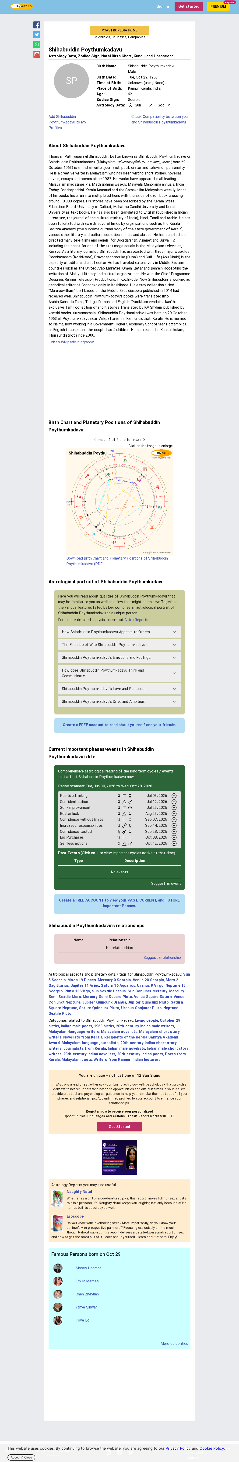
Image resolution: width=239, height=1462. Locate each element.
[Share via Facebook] (36, 27)
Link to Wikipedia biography (71, 342)
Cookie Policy (212, 1448)
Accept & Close (21, 1457)
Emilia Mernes (87, 1281)
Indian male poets (76, 1026)
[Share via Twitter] (36, 36)
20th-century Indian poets (140, 1054)
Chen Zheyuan (87, 1294)
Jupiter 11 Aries (85, 985)
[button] (119, 632)
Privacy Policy (178, 1448)
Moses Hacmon (89, 1268)
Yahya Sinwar (86, 1307)
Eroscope (75, 1216)
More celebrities (174, 1343)
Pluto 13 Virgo (77, 991)
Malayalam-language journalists (90, 1043)
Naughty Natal (79, 1191)
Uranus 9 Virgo (150, 985)
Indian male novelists (126, 1048)
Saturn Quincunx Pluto (99, 1008)
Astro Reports (136, 620)
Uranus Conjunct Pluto (141, 1008)
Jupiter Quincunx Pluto (148, 1002)
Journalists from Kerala (84, 1048)
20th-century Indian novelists (89, 1054)
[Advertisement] (120, 381)
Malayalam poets (77, 1059)
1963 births (104, 1026)
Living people (146, 1020)
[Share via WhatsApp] (36, 46)
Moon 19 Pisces (81, 980)
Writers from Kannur (112, 1059)
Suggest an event (166, 883)
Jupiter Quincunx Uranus (104, 1002)
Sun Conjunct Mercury (147, 991)
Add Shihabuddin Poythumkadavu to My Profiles (67, 122)
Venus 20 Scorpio (148, 980)
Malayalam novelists (119, 1031)
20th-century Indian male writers (145, 1026)
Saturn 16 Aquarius (118, 985)
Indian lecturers (147, 1059)
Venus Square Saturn (153, 996)
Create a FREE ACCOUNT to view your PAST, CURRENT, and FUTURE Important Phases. (119, 903)
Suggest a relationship (162, 957)
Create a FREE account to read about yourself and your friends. (119, 725)
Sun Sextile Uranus (109, 991)
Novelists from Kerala (82, 1037)
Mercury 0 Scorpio (114, 980)
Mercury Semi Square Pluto (107, 996)
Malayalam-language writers (74, 1031)
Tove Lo (82, 1320)
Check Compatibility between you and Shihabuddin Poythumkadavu (159, 119)
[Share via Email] (36, 56)
